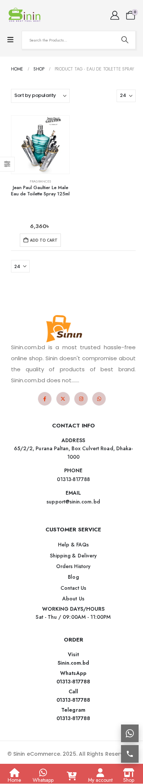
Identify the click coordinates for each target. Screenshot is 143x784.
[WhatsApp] (99, 399)
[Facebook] (45, 399)
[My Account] (114, 15)
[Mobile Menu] (10, 40)
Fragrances (40, 181)
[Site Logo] (25, 15)
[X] (63, 399)
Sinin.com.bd (73, 662)
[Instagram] (81, 399)
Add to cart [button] (44, 240)
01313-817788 (73, 681)
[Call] (130, 754)
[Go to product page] (40, 145)
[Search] (124, 40)
